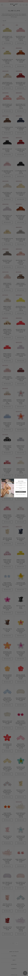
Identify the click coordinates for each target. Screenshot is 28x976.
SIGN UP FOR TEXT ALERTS (20, 494)
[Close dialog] (26, 479)
